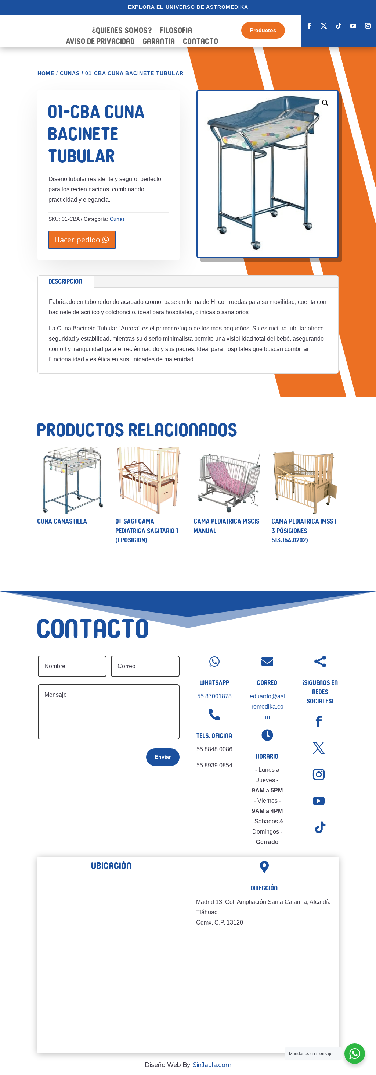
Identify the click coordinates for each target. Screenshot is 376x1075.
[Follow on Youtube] (353, 26)
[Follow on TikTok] (338, 26)
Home (45, 73)
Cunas (70, 73)
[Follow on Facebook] (309, 26)
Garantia (159, 42)
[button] (325, 103)
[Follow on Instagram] (368, 26)
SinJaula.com (212, 1064)
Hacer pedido (77, 240)
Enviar (163, 757)
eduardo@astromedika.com (267, 706)
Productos (263, 30)
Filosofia (176, 31)
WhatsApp (214, 683)
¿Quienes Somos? (122, 31)
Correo (267, 683)
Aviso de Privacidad (100, 42)
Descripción (66, 281)
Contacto (200, 42)
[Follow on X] (324, 26)
